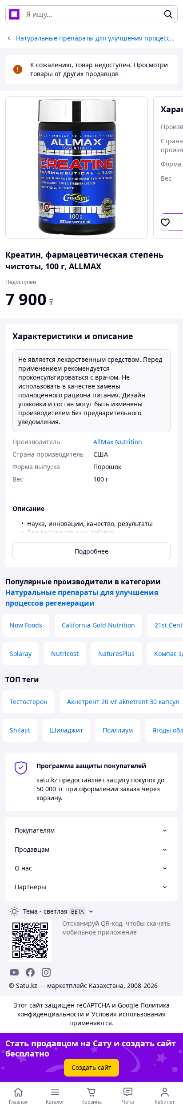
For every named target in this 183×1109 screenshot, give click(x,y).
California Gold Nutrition (98, 625)
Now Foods (26, 625)
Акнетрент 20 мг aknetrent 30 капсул (123, 701)
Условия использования (129, 1014)
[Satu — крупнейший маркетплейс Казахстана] (14, 14)
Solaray (21, 653)
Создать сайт (91, 1067)
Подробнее (91, 551)
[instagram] (46, 972)
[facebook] (30, 972)
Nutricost (65, 653)
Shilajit (20, 730)
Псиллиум (118, 730)
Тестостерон (29, 701)
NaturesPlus (116, 653)
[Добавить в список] (165, 222)
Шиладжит (66, 730)
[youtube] (14, 972)
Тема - (45, 911)
